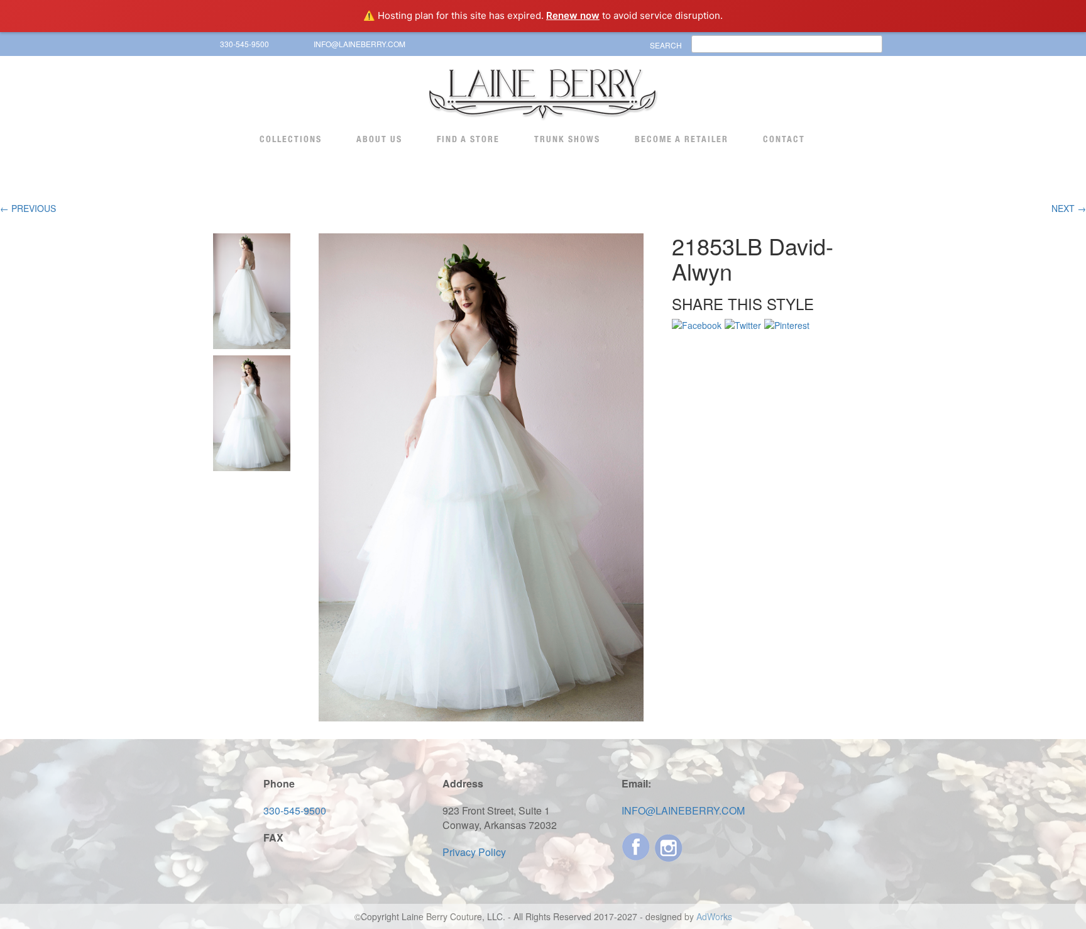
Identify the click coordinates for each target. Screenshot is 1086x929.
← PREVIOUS (28, 208)
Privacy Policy (474, 852)
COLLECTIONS (291, 139)
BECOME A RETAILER (681, 139)
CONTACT (784, 139)
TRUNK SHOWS (567, 139)
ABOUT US (379, 139)
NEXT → (1068, 208)
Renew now (573, 15)
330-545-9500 (244, 43)
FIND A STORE (468, 139)
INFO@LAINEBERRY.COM (359, 43)
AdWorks (714, 916)
